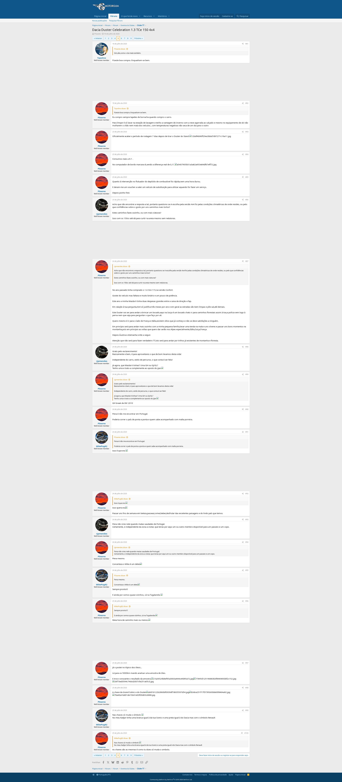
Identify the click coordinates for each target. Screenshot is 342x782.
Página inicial (100, 16)
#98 (246, 688)
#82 (246, 103)
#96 (246, 601)
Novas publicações (99, 20)
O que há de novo (129, 16)
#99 (246, 710)
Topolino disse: (120, 108)
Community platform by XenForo (171, 780)
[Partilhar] (242, 43)
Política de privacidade (218, 774)
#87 (246, 261)
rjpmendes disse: (120, 266)
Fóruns (113, 16)
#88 (246, 347)
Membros (162, 16)
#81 (246, 44)
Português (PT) (104, 774)
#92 (246, 493)
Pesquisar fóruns (116, 20)
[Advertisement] (201, 7)
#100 (246, 733)
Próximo (137, 38)
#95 (246, 570)
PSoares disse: (119, 49)
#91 (246, 432)
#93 (246, 519)
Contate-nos (187, 774)
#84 (246, 154)
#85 (246, 177)
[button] (140, 16)
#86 (246, 200)
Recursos (148, 16)
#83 (246, 132)
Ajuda (231, 774)
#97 (246, 663)
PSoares (97, 34)
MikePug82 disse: (121, 499)
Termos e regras (200, 774)
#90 (246, 409)
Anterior (98, 38)
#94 (246, 542)
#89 (246, 374)
